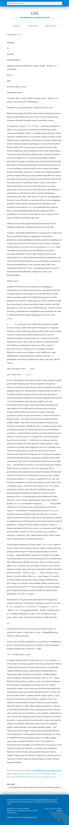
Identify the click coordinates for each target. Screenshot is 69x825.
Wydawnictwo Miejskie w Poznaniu (45, 777)
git (47, 808)
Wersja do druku (50, 25)
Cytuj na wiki (11, 784)
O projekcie (10, 817)
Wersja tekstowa (33, 25)
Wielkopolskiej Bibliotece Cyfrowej (29, 774)
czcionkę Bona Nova (30, 817)
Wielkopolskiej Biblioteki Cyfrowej (43, 800)
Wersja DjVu (17, 25)
